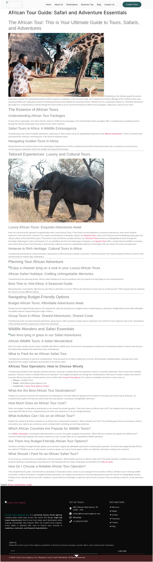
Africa (10, 484)
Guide (29, 484)
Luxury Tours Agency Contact (36, 386)
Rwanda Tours (90, 235)
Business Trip (87, 4)
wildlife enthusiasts (20, 434)
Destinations (72, 4)
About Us (59, 4)
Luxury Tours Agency (71, 377)
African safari (107, 462)
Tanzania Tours (91, 238)
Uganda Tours (101, 241)
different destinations (113, 134)
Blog (99, 4)
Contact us (109, 4)
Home (48, 4)
